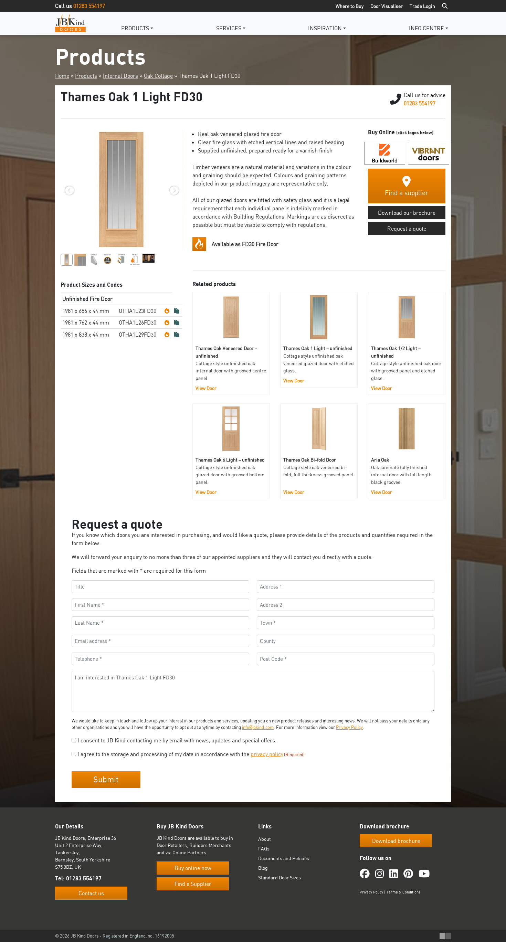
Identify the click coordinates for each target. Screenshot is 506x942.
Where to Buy (349, 6)
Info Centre (426, 28)
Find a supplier (406, 193)
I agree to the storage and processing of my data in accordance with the (191, 754)
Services (228, 28)
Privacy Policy (349, 727)
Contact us (91, 893)
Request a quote (406, 228)
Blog (263, 868)
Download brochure (396, 840)
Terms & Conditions (403, 892)
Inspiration (325, 28)
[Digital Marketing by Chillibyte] (445, 936)
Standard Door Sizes (279, 877)
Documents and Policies (283, 858)
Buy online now (193, 868)
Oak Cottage (158, 75)
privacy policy (267, 754)
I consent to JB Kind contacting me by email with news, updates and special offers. (176, 740)
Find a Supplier (193, 883)
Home (62, 75)
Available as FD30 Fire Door (245, 244)
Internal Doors (120, 75)
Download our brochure (406, 212)
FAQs (264, 848)
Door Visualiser (386, 6)
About (264, 839)
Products (135, 28)
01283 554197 (89, 5)
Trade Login (422, 6)
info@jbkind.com (258, 727)
